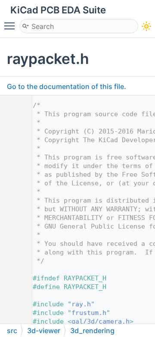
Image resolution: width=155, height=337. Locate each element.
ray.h (81, 304)
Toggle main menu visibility (11, 25)
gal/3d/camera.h (100, 321)
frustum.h (88, 313)
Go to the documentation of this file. (66, 86)
